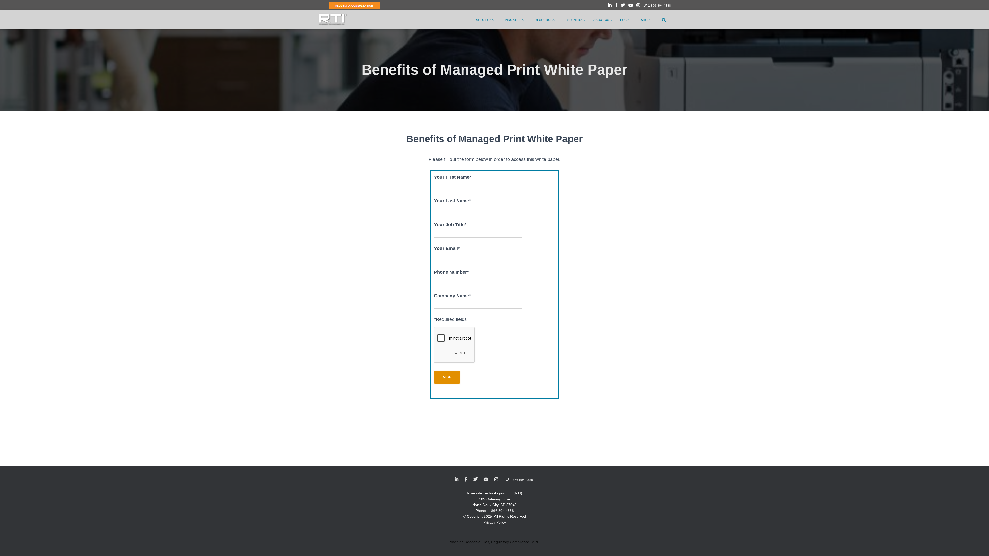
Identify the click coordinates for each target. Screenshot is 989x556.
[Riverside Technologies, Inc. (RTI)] (333, 19)
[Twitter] (623, 6)
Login (625, 20)
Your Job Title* (450, 224)
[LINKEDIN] (456, 479)
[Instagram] (638, 6)
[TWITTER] (475, 479)
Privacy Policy (494, 522)
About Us (601, 20)
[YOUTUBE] (486, 479)
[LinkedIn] (610, 6)
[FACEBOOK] (466, 479)
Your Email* (447, 248)
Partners (574, 20)
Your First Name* (452, 177)
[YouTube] (630, 6)
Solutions (485, 20)
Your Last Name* (452, 200)
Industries (514, 20)
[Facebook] (616, 6)
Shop (645, 20)
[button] (495, 20)
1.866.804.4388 (501, 511)
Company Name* (452, 295)
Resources (545, 20)
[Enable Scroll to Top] (978, 545)
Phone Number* (451, 272)
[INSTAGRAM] (496, 479)
